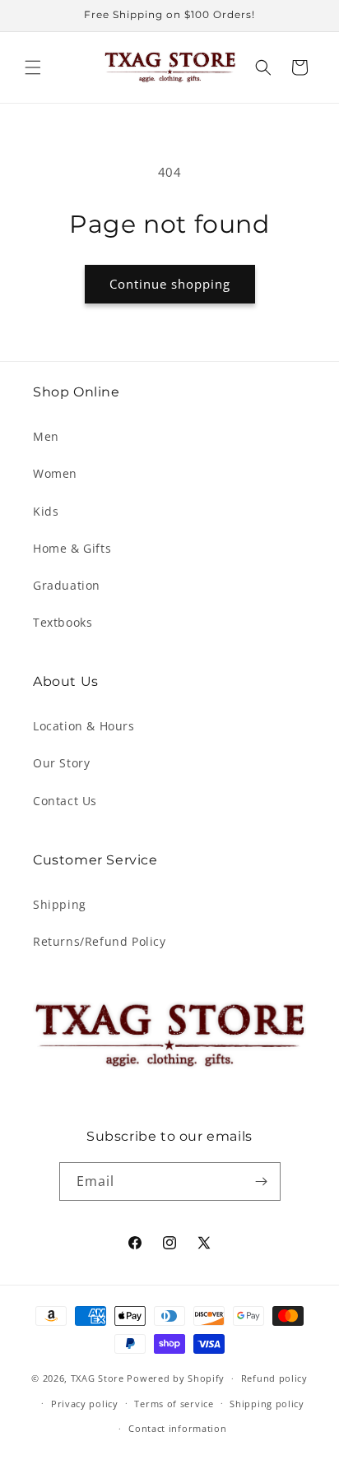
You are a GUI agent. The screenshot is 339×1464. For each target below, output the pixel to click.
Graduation (66, 585)
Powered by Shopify (176, 1378)
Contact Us (65, 800)
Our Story (61, 763)
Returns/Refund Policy (99, 941)
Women (55, 473)
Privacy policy (84, 1403)
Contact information (177, 1428)
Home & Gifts (72, 548)
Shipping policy (267, 1403)
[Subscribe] (262, 1181)
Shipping (59, 904)
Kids (45, 511)
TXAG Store (99, 1378)
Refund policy (274, 1378)
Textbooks (62, 622)
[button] (33, 67)
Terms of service (173, 1403)
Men (46, 436)
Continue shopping (169, 284)
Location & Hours (84, 726)
